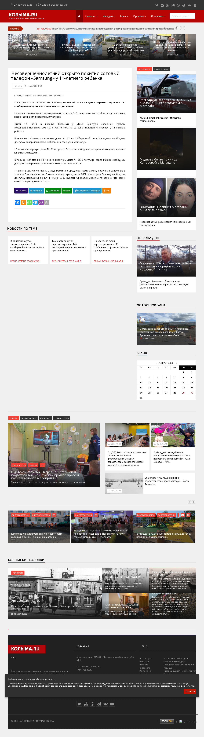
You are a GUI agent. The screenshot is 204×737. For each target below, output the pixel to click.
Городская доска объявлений (179, 664)
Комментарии (161, 69)
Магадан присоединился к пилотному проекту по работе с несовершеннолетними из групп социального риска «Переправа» (100, 533)
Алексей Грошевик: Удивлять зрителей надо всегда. (122, 606)
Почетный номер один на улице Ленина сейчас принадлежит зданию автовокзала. (51, 607)
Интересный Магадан (88, 190)
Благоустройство (41, 515)
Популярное (144, 69)
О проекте (144, 667)
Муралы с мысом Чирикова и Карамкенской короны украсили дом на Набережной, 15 (78, 47)
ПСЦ (42, 465)
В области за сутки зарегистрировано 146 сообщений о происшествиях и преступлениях (69, 245)
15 (183, 382)
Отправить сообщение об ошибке (48, 95)
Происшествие (29, 418)
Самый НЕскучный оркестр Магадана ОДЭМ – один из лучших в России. (122, 612)
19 (158, 387)
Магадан (107, 16)
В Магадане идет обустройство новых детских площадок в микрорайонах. (163, 535)
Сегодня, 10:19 (19, 465)
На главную (145, 658)
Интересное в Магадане (176, 658)
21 (174, 387)
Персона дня (148, 238)
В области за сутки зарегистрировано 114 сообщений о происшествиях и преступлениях (27, 245)
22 (183, 387)
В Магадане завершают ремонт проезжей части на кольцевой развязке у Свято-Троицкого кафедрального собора (164, 332)
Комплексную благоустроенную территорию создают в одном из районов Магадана (37, 535)
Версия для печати (22, 95)
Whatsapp (53, 190)
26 (158, 392)
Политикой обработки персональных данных (50, 685)
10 (141, 382)
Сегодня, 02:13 (114, 491)
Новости (90, 16)
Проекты (138, 16)
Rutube (66, 190)
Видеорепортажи (20, 515)
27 (166, 392)
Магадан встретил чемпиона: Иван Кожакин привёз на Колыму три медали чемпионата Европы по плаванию (172, 46)
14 (174, 382)
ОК (107, 190)
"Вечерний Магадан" (174, 661)
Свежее (13, 418)
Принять (190, 691)
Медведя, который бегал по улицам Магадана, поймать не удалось (31, 47)
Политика (45, 418)
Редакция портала (144, 663)
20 (166, 387)
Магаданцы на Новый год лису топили (123, 578)
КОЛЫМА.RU (23, 15)
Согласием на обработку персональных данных (105, 685)
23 (191, 387)
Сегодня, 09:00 (114, 444)
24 (141, 392)
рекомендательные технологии (176, 685)
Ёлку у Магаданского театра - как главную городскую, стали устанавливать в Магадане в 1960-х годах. (124, 586)
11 (149, 382)
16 (191, 382)
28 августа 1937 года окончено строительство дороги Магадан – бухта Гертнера (167, 481)
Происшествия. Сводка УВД (24, 261)
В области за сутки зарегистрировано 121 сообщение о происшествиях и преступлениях (111, 245)
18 (149, 387)
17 (141, 387)
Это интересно (61, 418)
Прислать (157, 16)
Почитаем (18, 573)
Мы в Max (21, 190)
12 (158, 382)
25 (149, 392)
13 (166, 382)
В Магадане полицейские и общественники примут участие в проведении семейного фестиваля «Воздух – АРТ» (172, 457)
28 (174, 392)
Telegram (37, 190)
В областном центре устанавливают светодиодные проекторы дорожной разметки (125, 47)
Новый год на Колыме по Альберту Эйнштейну (172, 573)
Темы (123, 16)
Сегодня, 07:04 (160, 444)
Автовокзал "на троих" (28, 600)
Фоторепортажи (151, 305)
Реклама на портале (145, 672)
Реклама (168, 667)
